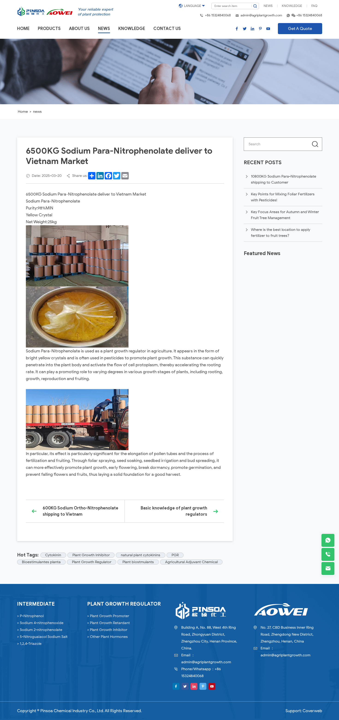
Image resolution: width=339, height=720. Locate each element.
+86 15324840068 (218, 15)
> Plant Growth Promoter (108, 616)
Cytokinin (53, 555)
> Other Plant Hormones (107, 636)
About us (79, 28)
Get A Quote (300, 28)
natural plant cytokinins (140, 555)
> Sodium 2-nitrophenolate (39, 630)
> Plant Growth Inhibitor (107, 630)
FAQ (314, 6)
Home (23, 28)
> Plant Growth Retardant (108, 623)
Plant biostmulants (138, 562)
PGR (175, 555)
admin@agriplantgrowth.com (261, 15)
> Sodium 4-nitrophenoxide (40, 623)
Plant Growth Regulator (91, 562)
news (37, 111)
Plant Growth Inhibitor (91, 555)
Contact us (167, 28)
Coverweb (312, 710)
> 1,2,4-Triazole (29, 643)
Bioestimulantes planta (41, 562)
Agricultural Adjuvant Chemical (191, 562)
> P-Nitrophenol (30, 616)
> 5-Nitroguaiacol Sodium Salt (42, 636)
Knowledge (292, 6)
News (268, 6)
